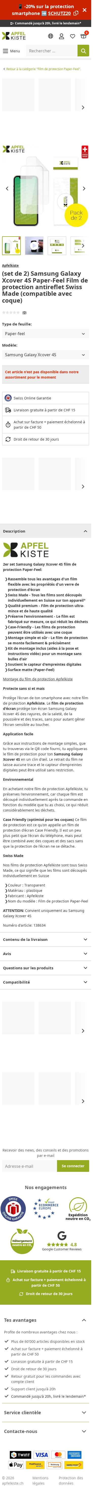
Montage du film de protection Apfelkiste (38, 679)
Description (14, 531)
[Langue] (50, 36)
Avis (7, 953)
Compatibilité (16, 982)
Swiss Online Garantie (32, 398)
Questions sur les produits (28, 967)
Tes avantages (20, 1320)
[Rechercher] (83, 50)
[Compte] (61, 36)
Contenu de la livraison (25, 939)
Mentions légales (40, 1480)
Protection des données (71, 1480)
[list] (45, 108)
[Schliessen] (84, 10)
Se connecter (73, 1165)
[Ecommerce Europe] (45, 1209)
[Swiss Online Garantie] (13, 1209)
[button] (11, 50)
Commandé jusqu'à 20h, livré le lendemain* (48, 1396)
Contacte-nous (20, 1431)
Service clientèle (22, 1412)
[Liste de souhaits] (72, 36)
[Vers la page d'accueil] (14, 36)
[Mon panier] (83, 36)
